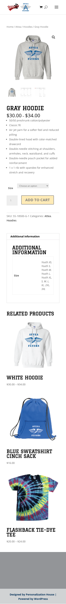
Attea (18, 26)
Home (10, 26)
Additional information (25, 236)
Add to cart (37, 199)
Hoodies (27, 26)
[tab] (33, 236)
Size (10, 188)
